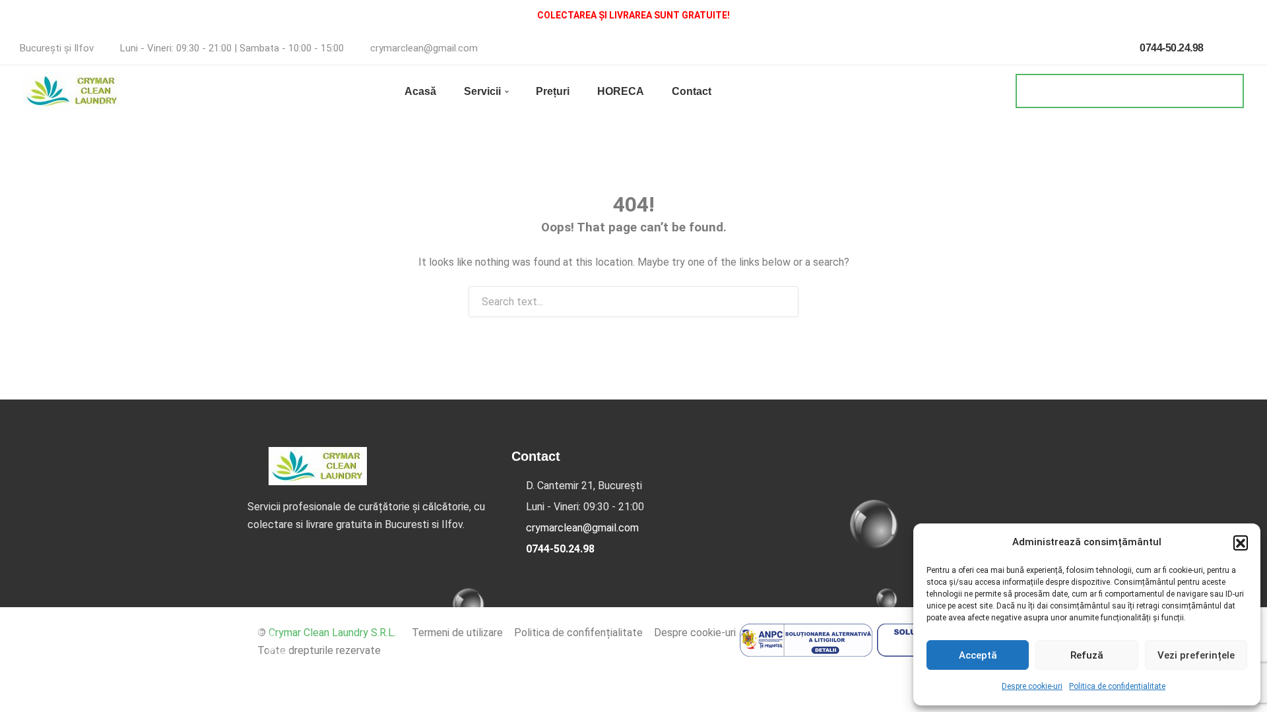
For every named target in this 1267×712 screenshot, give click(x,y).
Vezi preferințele (1196, 655)
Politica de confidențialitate (1117, 686)
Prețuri (552, 91)
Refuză (1086, 655)
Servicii (482, 91)
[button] (1240, 542)
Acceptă (978, 655)
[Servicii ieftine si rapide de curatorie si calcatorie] (72, 91)
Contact (691, 91)
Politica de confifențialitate (578, 632)
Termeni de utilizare (457, 632)
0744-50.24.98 (1171, 47)
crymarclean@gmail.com (424, 48)
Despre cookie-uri (1032, 686)
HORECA (620, 91)
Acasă (420, 91)
